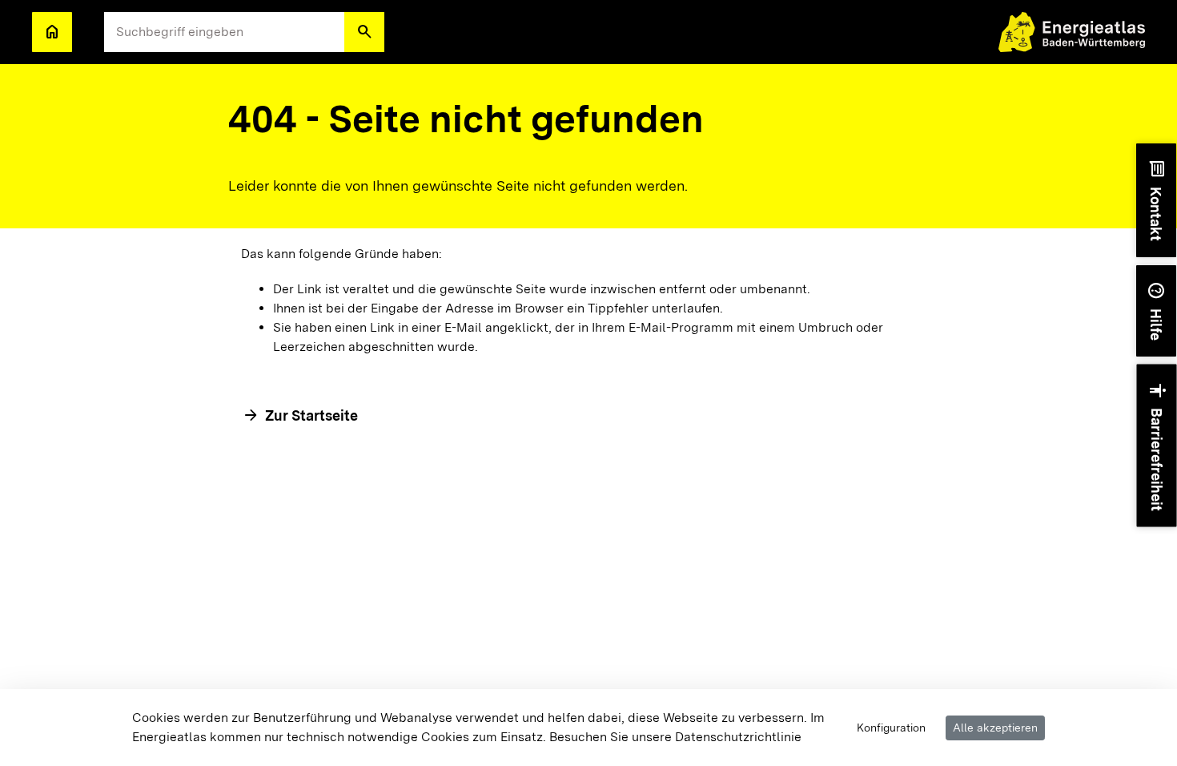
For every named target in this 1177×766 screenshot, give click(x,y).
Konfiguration (891, 727)
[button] (364, 32)
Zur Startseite (311, 415)
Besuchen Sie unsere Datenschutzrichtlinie (675, 736)
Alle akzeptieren (995, 727)
